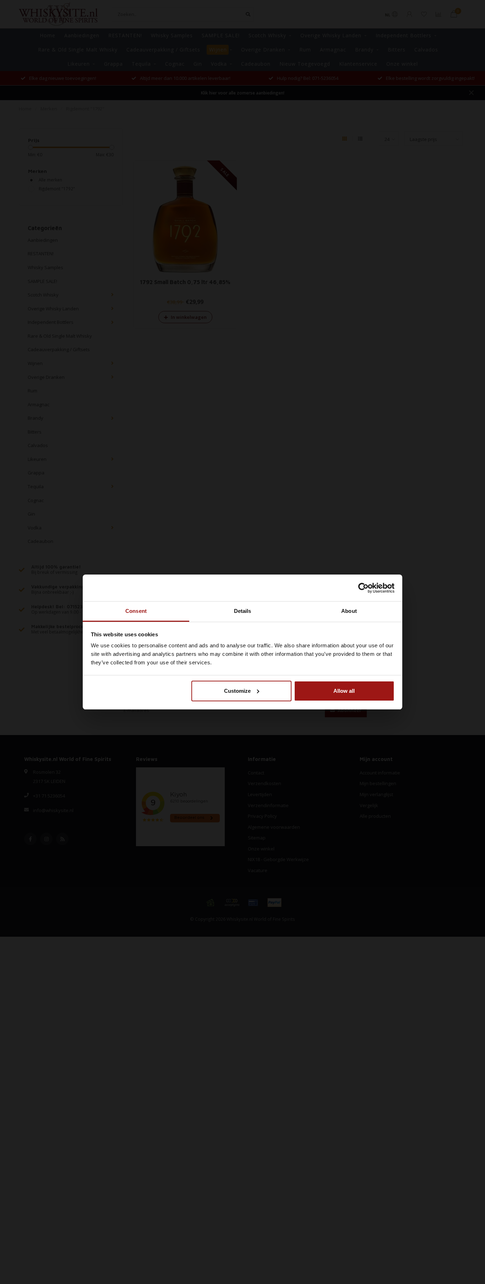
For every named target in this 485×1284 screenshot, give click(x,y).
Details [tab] (242, 611)
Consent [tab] (136, 611)
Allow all (344, 691)
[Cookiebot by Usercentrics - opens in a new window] (363, 588)
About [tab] (349, 611)
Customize (237, 691)
